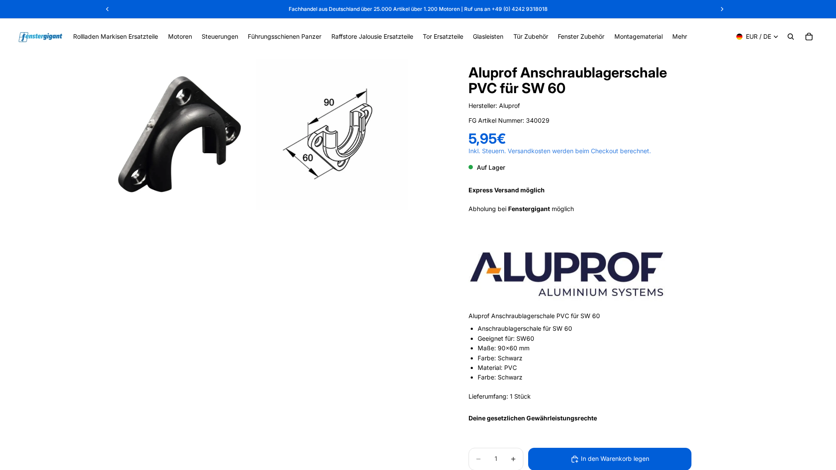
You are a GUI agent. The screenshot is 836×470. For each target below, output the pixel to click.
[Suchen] (790, 36)
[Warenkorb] (809, 36)
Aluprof (509, 105)
